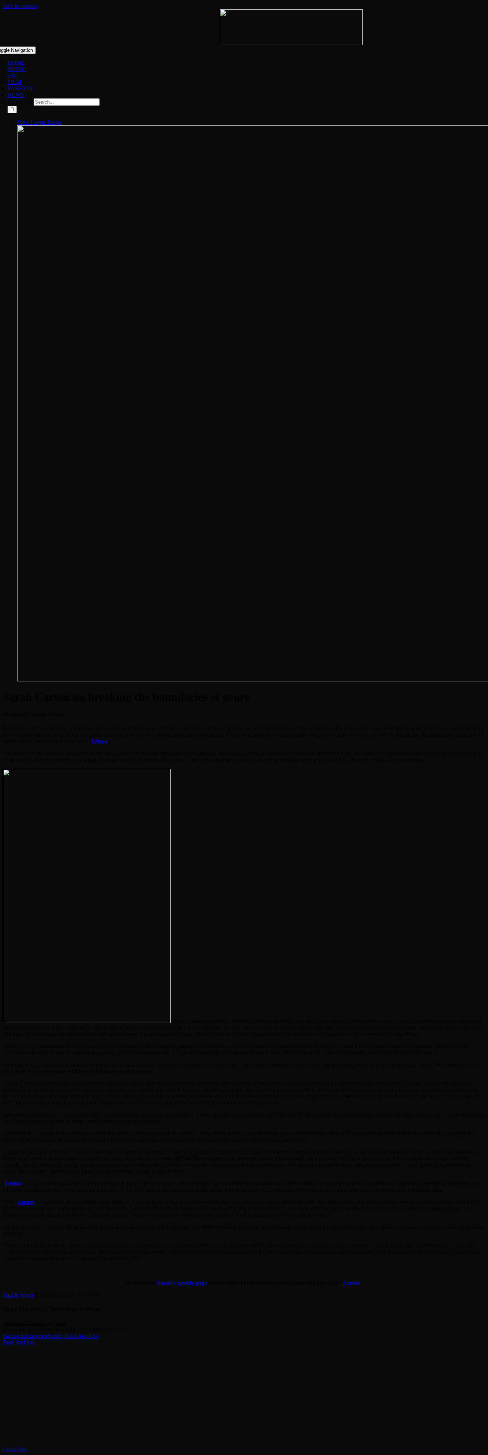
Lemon (26, 1202)
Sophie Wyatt (18, 1295)
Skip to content (20, 6)
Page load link (19, 1342)
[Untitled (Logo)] (291, 43)
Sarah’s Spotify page (182, 1283)
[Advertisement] (217, 1396)
